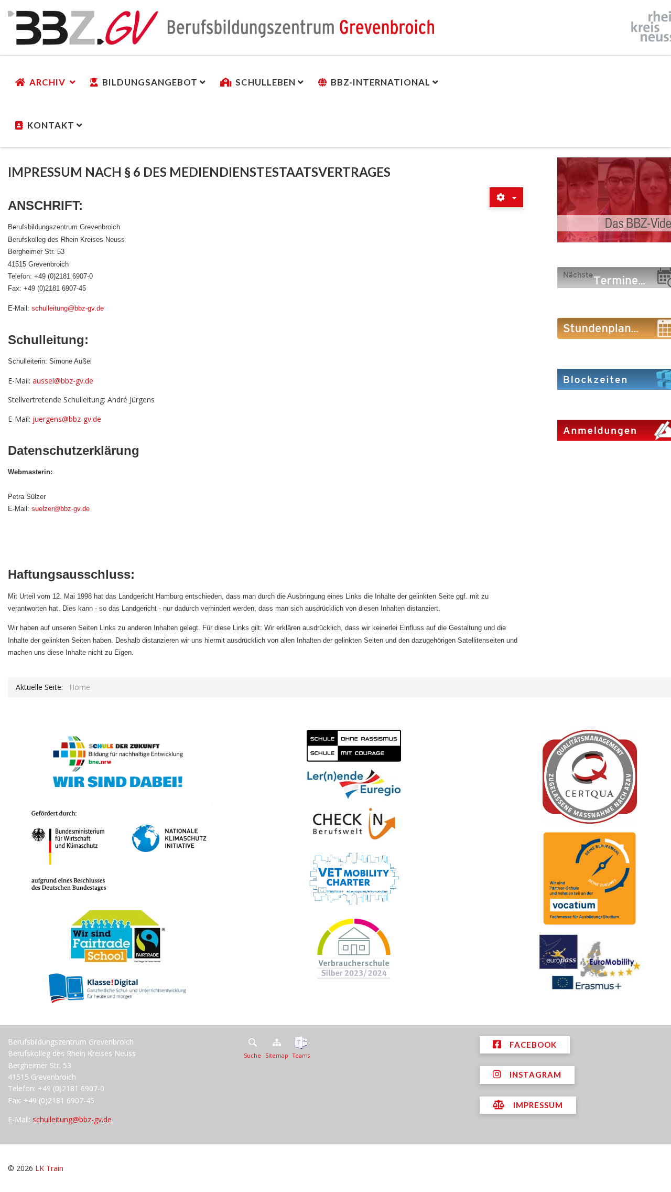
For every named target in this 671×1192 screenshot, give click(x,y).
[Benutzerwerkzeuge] (506, 197)
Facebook (532, 1044)
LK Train (49, 1168)
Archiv (48, 82)
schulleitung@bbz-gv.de (67, 308)
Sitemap (276, 1055)
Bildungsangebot (150, 82)
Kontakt (50, 125)
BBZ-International (380, 82)
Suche (252, 1055)
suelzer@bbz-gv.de (60, 509)
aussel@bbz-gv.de (63, 381)
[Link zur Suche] (252, 1042)
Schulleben (265, 82)
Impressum (537, 1105)
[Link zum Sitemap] (276, 1042)
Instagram (534, 1074)
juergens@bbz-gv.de (67, 419)
